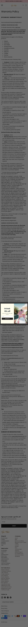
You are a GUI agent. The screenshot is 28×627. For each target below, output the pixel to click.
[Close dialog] (26, 304)
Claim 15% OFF (7, 318)
